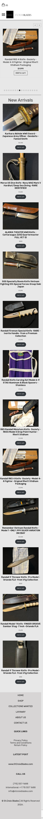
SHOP (21, 701)
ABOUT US (20, 717)
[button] (39, 25)
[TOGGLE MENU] (3, 14)
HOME (21, 695)
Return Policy (20, 745)
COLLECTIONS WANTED (21, 706)
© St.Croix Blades (11, 801)
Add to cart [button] (21, 73)
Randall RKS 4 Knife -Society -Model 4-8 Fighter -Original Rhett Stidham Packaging (20, 62)
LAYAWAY (21, 712)
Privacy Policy (21, 740)
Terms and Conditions (20, 742)
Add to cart (20, 147)
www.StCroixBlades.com (20, 764)
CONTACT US (20, 723)
